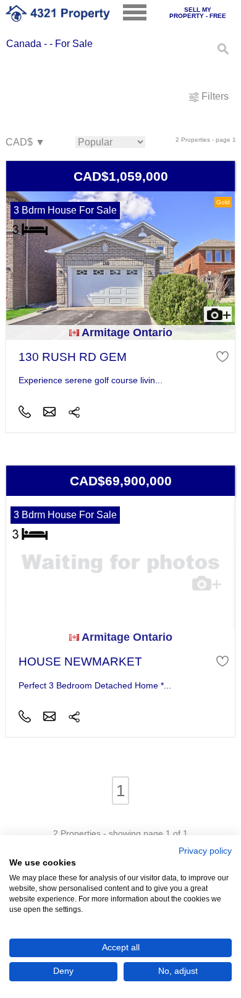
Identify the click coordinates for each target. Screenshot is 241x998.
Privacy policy (205, 851)
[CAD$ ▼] (24, 143)
